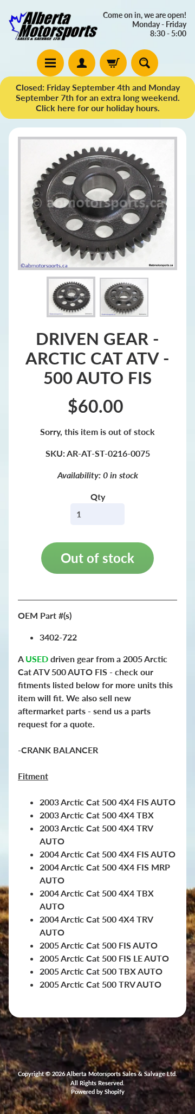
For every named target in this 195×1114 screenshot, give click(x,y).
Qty (97, 496)
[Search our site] (144, 62)
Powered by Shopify (98, 1091)
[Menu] (50, 62)
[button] (71, 297)
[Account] (81, 62)
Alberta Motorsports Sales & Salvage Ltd (121, 1073)
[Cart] (113, 62)
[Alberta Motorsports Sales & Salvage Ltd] (53, 25)
